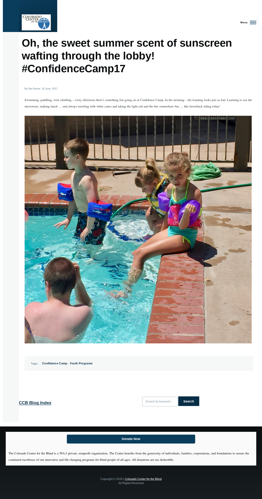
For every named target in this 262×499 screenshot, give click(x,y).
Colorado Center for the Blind (143, 479)
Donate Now (131, 439)
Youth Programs (81, 363)
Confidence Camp (54, 363)
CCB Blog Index (35, 402)
